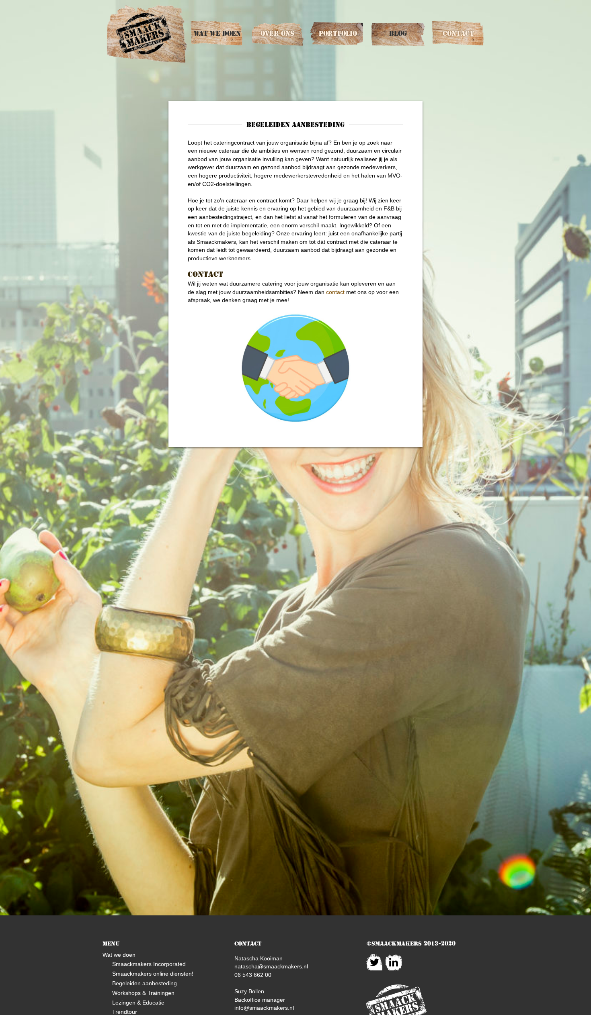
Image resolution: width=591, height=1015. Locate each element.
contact (335, 292)
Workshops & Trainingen (143, 993)
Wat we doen (217, 33)
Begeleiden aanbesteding (144, 983)
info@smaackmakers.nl (264, 1008)
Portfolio (338, 33)
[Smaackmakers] (147, 34)
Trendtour (124, 1012)
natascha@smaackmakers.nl (271, 966)
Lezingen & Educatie (138, 1002)
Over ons (277, 33)
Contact (458, 33)
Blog (398, 33)
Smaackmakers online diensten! (152, 973)
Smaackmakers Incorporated (149, 964)
